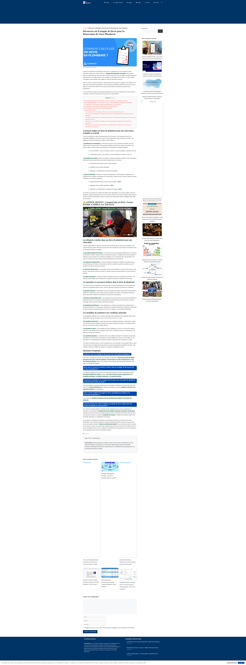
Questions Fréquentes (90, 110)
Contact (157, 2)
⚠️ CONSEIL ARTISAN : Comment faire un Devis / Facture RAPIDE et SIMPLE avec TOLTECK (108, 102)
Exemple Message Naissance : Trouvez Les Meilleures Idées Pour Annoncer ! (143, 647)
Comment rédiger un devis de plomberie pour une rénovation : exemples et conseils (105, 100)
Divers (148, 2)
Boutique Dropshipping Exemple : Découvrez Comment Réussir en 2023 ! (109, 476)
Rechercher (145, 28)
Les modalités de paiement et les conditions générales (98, 108)
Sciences (107, 2)
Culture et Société (118, 2)
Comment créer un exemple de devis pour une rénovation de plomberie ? (104, 112)
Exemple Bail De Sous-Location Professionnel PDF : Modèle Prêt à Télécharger (143, 641)
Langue (139, 2)
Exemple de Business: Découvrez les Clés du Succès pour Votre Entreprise (128, 562)
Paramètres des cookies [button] (231, 662)
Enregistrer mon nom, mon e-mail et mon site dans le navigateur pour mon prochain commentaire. (109, 627)
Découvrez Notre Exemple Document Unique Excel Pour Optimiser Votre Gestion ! (91, 582)
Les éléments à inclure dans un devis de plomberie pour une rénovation (102, 104)
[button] (161, 2)
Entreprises (86, 433)
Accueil (85, 28)
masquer (112, 97)
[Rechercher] (160, 31)
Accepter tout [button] (241, 662)
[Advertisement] (123, 15)
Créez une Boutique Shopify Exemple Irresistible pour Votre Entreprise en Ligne (90, 562)
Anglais (130, 2)
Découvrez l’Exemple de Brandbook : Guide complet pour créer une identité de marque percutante (152, 219)
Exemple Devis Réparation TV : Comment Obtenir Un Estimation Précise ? (142, 653)
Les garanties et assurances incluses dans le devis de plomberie (100, 106)
